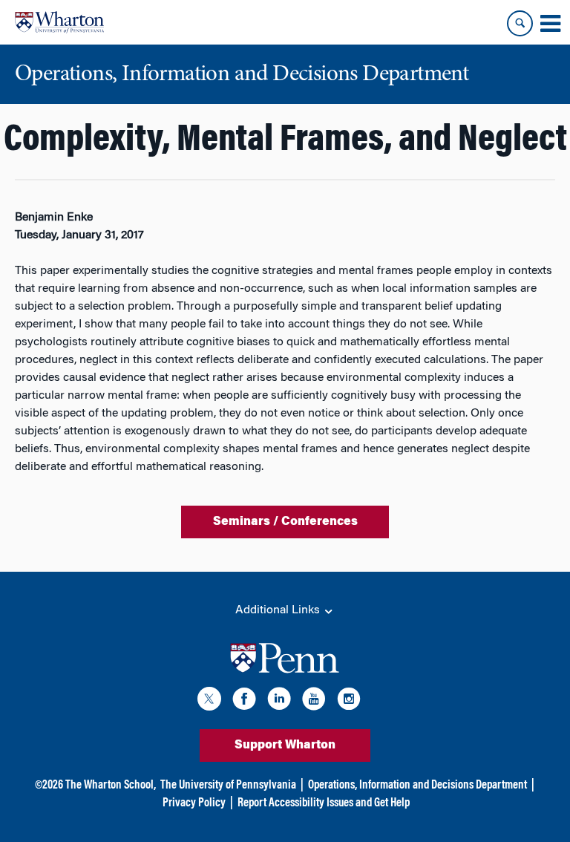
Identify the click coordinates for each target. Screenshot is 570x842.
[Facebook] (244, 701)
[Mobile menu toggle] (550, 23)
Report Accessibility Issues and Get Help (324, 803)
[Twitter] (209, 701)
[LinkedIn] (279, 701)
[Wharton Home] (59, 22)
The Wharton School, (110, 786)
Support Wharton (285, 745)
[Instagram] (349, 701)
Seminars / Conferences (285, 522)
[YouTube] (314, 701)
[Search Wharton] (520, 23)
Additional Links (279, 610)
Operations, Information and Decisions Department (417, 786)
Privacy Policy (194, 803)
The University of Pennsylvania (228, 786)
